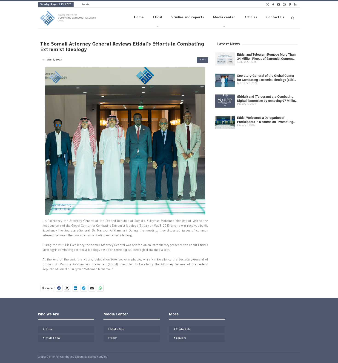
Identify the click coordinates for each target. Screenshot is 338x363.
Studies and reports (187, 18)
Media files (117, 329)
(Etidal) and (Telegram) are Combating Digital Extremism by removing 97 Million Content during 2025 (267, 101)
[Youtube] (278, 4)
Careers (181, 338)
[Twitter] (267, 4)
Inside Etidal (52, 338)
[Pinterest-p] (289, 4)
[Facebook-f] (273, 4)
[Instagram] (284, 4)
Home (139, 18)
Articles (250, 18)
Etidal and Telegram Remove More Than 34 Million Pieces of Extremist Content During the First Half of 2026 (266, 59)
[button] (59, 288)
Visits (203, 60)
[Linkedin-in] (295, 4)
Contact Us (275, 18)
